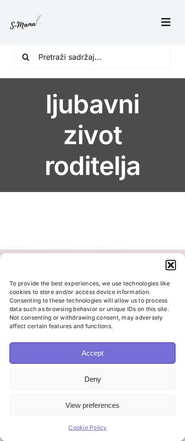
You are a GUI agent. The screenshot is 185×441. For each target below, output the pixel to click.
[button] (171, 265)
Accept (92, 353)
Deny (92, 379)
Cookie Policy (87, 427)
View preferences (92, 405)
